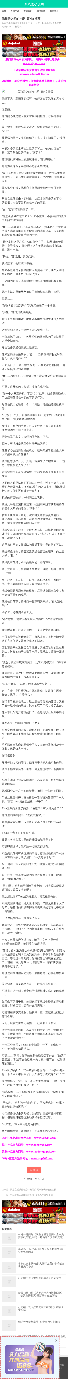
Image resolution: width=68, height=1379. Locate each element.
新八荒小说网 (34, 3)
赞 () (35, 1169)
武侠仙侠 (41, 10)
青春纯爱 (56, 22)
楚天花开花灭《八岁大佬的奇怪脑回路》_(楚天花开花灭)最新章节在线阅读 (41, 1294)
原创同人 (54, 10)
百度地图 (60, 1364)
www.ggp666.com (42, 1158)
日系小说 (46, 22)
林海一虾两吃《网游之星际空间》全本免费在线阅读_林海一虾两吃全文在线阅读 (41, 1236)
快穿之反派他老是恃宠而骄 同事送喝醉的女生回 (33, 1189)
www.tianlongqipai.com (41, 1151)
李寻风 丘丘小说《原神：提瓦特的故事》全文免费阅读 (41, 1250)
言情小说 (15, 10)
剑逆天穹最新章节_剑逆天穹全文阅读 (39, 1321)
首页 (4, 10)
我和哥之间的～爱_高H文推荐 (21, 18)
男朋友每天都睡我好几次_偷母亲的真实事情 (31, 1194)
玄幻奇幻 (28, 10)
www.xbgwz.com (34, 63)
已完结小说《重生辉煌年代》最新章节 (39, 1278)
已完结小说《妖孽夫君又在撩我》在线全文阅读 (41, 1309)
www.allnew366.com (36, 74)
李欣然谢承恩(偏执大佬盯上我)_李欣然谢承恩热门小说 (41, 1265)
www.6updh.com (45, 1138)
